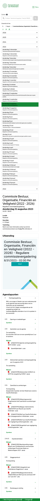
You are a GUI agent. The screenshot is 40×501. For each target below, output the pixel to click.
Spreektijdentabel (18, 348)
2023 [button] (4, 47)
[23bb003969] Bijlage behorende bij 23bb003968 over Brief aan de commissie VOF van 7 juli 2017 (21, 474)
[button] (35, 18)
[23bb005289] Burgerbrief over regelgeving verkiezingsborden (22, 426)
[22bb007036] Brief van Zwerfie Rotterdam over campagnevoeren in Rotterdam (22, 415)
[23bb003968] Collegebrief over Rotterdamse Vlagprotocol (19, 468)
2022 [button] (4, 189)
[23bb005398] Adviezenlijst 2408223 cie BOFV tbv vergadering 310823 (21, 373)
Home (3, 26)
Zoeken (3, 14)
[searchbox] (16, 18)
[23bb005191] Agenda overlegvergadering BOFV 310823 (22, 344)
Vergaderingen (10, 26)
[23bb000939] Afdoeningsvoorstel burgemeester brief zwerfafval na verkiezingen (22, 401)
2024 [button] (4, 42)
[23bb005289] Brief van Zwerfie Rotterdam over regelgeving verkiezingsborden (22, 421)
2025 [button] (4, 37)
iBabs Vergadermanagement (12, 499)
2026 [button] (4, 32)
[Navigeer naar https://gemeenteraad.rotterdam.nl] (10, 7)
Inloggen (28, 499)
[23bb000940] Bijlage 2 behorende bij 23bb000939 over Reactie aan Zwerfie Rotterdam (21, 409)
